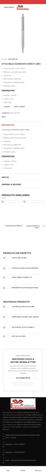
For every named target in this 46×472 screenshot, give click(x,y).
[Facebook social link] (17, 2)
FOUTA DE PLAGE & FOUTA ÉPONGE (25, 268)
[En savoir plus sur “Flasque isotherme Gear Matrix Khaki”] (41, 221)
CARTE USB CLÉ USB (19, 258)
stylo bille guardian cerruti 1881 (23, 306)
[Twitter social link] (20, 2)
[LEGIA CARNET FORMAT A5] (6, 279)
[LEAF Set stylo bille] (6, 340)
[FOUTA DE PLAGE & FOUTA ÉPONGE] (6, 270)
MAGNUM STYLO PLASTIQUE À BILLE (25, 288)
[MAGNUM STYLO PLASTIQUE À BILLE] (6, 292)
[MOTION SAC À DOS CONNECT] (6, 329)
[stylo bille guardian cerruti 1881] (6, 308)
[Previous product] (39, 59)
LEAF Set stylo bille (18, 336)
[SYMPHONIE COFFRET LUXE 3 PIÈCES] (6, 319)
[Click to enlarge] (5, 51)
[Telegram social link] (28, 2)
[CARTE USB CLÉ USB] (6, 260)
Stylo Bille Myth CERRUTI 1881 (14, 226)
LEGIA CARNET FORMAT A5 (22, 277)
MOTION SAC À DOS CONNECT (23, 327)
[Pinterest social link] (23, 2)
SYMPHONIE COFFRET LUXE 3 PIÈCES (25, 317)
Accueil (4, 59)
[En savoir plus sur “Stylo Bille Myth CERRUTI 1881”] (19, 219)
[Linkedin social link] (25, 2)
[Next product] (43, 59)
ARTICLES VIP (13, 59)
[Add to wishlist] (19, 223)
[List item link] (23, 444)
